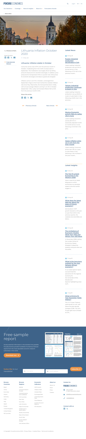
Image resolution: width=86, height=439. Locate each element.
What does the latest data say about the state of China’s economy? (73, 203)
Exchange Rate (38, 394)
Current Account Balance (39, 403)
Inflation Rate (38, 389)
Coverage (17, 8)
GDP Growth (37, 387)
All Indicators (37, 406)
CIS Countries (22, 397)
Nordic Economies (24, 412)
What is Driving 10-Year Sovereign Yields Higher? (73, 298)
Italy (5, 401)
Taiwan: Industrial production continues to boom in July (73, 87)
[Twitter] (67, 409)
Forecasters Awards (50, 8)
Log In (73, 3)
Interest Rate (38, 392)
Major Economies (23, 406)
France (5, 394)
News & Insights (28, 8)
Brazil (5, 387)
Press (51, 390)
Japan (5, 404)
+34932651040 (70, 398)
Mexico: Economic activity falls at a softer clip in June (73, 114)
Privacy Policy (27, 431)
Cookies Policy (36, 431)
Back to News (8, 13)
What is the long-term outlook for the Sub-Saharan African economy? (73, 264)
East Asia (21, 399)
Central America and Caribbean (23, 394)
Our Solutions (8, 8)
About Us (39, 8)
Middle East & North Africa (22, 409)
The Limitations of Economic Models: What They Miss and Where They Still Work (73, 233)
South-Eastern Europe (23, 420)
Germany (6, 396)
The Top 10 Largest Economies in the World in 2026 (72, 175)
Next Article (50, 105)
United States (7, 411)
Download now (11, 355)
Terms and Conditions (47, 431)
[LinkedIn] (64, 409)
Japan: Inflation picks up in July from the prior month (73, 142)
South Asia (22, 417)
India (5, 399)
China (5, 389)
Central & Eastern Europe (23, 390)
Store (51, 387)
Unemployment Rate (38, 397)
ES (81, 3)
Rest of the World (23, 415)
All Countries (7, 413)
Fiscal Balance (38, 400)
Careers (52, 392)
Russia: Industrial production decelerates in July (72, 60)
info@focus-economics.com (73, 394)
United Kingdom (8, 408)
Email (47, 368)
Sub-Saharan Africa (24, 423)
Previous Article (31, 105)
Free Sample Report (10, 62)
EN (78, 3)
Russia (5, 406)
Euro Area (6, 392)
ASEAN (21, 387)
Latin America (22, 404)
